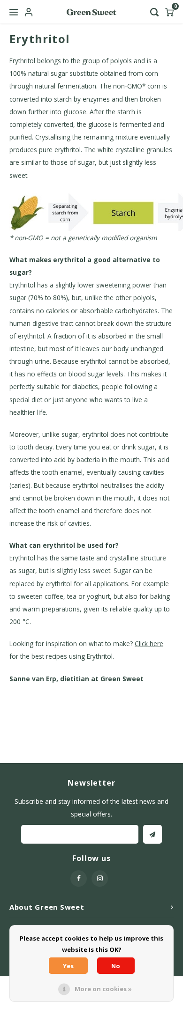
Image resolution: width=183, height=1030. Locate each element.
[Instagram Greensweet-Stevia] (100, 878)
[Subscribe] (152, 834)
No (115, 966)
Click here (149, 643)
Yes (68, 966)
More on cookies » (103, 989)
